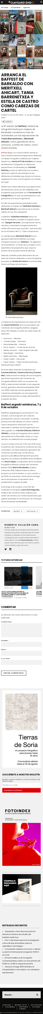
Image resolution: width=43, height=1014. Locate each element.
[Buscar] (41, 1)
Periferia (23, 1007)
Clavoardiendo (7, 597)
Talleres (36, 1007)
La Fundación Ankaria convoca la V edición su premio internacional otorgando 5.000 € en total (21, 952)
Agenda (8, 121)
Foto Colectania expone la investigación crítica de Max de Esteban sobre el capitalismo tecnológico (14, 594)
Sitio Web (5, 658)
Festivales (31, 511)
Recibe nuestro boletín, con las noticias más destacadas (21, 780)
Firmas (22, 1009)
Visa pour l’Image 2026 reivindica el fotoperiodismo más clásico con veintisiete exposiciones (20, 969)
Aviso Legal (25, 1012)
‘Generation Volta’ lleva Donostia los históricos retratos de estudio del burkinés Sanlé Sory (19, 934)
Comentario (6, 622)
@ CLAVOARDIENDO (9, 1012)
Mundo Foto (21, 1005)
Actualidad (36, 1005)
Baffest (4, 152)
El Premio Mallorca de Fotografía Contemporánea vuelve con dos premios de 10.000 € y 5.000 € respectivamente (21, 961)
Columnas (10, 1007)
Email (4, 649)
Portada (4, 7)
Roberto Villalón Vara (12, 115)
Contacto (38, 1012)
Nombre (5, 640)
